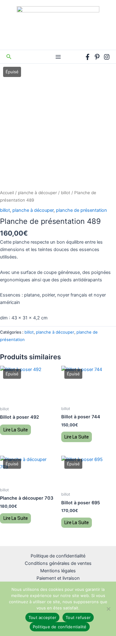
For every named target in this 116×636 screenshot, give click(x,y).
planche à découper (37, 192)
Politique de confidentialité (58, 556)
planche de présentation (81, 210)
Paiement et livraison (58, 578)
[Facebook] (87, 57)
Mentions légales (58, 571)
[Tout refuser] (108, 609)
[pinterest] (97, 57)
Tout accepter (42, 617)
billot (65, 192)
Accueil (7, 192)
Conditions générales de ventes (58, 563)
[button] (9, 57)
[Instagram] (107, 57)
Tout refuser (78, 617)
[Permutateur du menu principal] (58, 56)
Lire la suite (15, 430)
